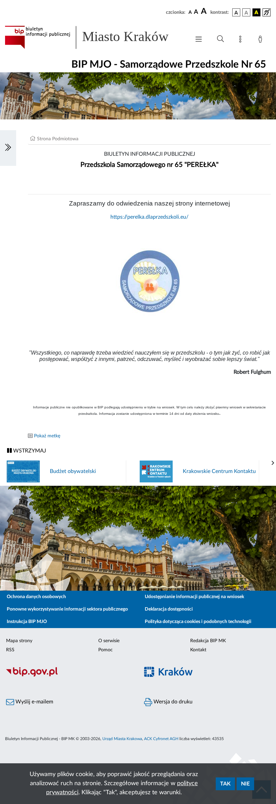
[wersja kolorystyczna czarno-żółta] (256, 12)
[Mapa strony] (241, 40)
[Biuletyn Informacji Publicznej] (69, 675)
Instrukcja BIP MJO (27, 621)
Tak (225, 784)
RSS (10, 650)
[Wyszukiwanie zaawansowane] (220, 39)
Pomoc (105, 650)
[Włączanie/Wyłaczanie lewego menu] (8, 148)
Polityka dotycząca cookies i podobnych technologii (198, 621)
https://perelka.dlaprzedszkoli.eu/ (149, 217)
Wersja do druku (172, 701)
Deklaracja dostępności (169, 609)
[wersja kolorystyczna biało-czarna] (246, 12)
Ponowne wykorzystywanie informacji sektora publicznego (67, 609)
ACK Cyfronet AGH (161, 739)
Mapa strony (19, 640)
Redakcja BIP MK (208, 640)
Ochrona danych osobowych (36, 596)
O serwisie (108, 640)
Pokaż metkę (47, 436)
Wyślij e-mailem (33, 701)
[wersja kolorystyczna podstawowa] (236, 12)
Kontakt (198, 650)
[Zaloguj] (261, 40)
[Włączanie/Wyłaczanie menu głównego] (199, 39)
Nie (245, 784)
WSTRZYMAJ (29, 450)
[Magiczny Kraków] (207, 675)
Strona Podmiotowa (57, 139)
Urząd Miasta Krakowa (122, 739)
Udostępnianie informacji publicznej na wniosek (194, 596)
